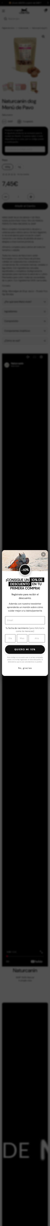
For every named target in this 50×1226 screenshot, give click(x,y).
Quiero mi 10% (25, 649)
